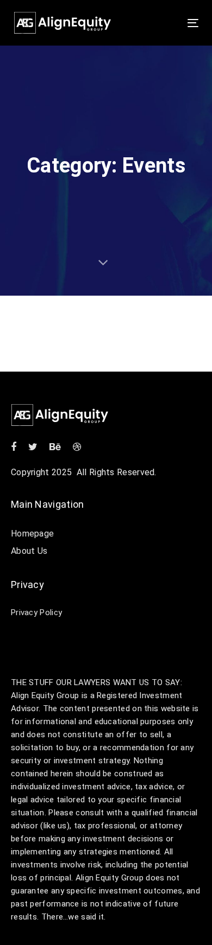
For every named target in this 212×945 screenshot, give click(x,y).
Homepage (32, 533)
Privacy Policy (36, 612)
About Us (29, 551)
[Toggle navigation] (167, 23)
